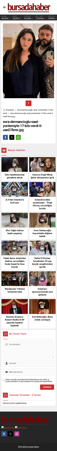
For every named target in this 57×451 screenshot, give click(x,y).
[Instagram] (16, 433)
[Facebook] (3, 433)
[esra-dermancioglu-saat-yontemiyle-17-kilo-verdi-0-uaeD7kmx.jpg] (28, 97)
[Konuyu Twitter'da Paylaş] (11, 137)
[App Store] (21, 427)
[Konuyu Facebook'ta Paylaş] (5, 137)
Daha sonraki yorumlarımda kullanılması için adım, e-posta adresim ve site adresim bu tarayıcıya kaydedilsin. (29, 380)
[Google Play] (8, 427)
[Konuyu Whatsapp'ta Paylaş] (18, 137)
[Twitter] (10, 433)
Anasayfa (10, 110)
